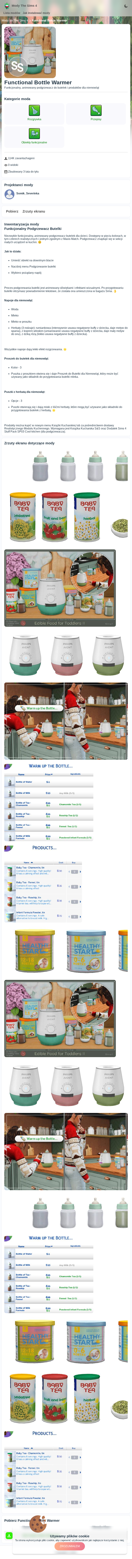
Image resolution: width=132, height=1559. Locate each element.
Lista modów (11, 13)
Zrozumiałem (70, 1546)
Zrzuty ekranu (34, 211)
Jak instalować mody (36, 13)
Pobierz (12, 211)
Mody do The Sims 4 (15, 20)
